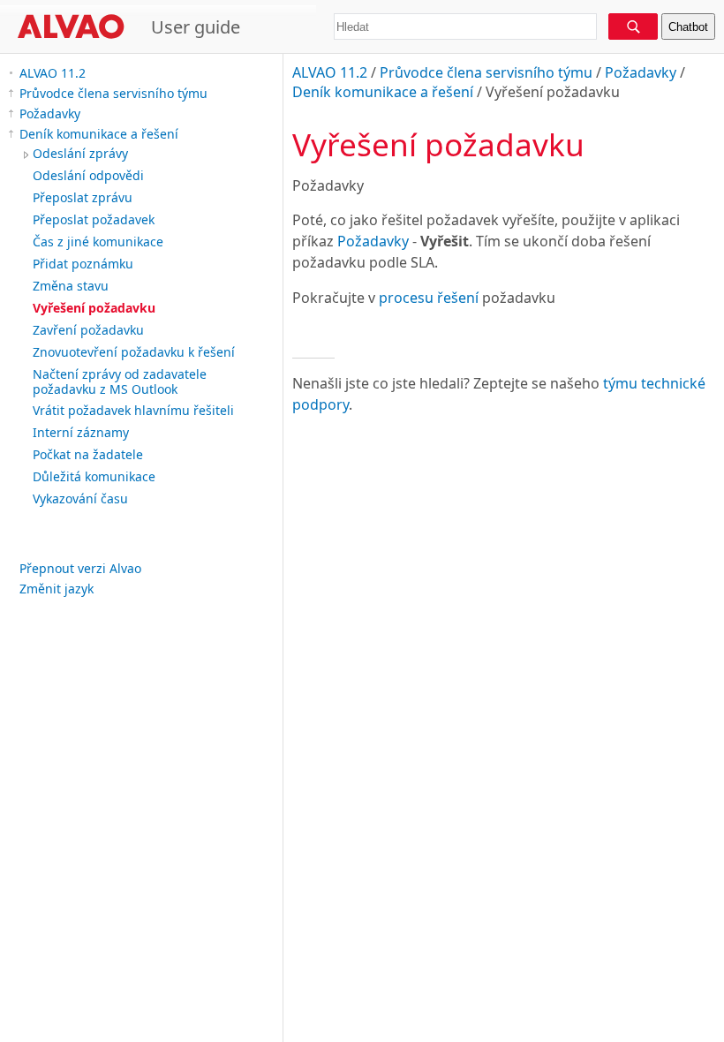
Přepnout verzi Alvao (80, 568)
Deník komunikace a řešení (98, 133)
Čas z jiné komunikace (98, 241)
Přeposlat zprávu (82, 197)
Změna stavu (71, 285)
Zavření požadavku (88, 329)
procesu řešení (429, 297)
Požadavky (49, 113)
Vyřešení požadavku (94, 307)
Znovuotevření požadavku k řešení (134, 352)
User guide (195, 27)
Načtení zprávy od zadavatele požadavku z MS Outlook (120, 381)
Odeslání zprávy (80, 153)
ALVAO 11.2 (52, 72)
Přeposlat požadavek (94, 219)
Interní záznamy (81, 432)
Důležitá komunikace (94, 476)
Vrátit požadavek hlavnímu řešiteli (133, 410)
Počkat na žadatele (88, 454)
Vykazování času (80, 498)
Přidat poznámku (83, 263)
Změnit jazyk (56, 588)
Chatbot (688, 27)
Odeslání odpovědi (88, 175)
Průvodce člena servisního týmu (113, 93)
